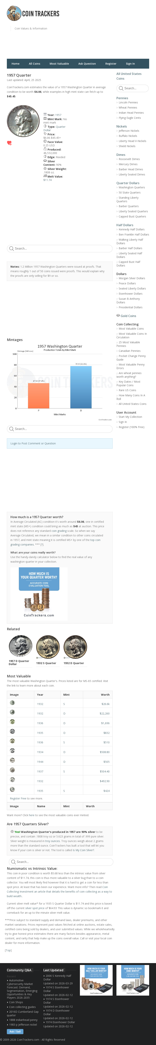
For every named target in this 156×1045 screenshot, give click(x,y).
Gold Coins (128, 316)
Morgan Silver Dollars (132, 278)
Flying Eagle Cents (130, 118)
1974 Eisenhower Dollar (60, 1022)
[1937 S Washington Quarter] (20, 769)
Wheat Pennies (128, 107)
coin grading (59, 531)
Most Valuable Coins (131, 328)
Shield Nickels (127, 146)
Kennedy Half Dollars (132, 229)
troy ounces (52, 841)
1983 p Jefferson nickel (23, 1024)
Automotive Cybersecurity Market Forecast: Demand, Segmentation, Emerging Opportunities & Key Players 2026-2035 (22, 988)
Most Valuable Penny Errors (130, 366)
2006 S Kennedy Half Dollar (57, 977)
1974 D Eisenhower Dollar (56, 1012)
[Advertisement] (118, 31)
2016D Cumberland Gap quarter (23, 1013)
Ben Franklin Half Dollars (134, 234)
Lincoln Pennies (128, 102)
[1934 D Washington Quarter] (20, 750)
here (31, 815)
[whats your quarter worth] (57, 594)
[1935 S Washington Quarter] (20, 789)
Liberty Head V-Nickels (132, 141)
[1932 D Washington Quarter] (20, 712)
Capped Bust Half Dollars (128, 263)
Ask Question (87, 63)
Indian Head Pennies (131, 112)
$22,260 (105, 713)
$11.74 (47, 180)
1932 (40, 704)
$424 (106, 791)
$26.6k (106, 704)
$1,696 (105, 723)
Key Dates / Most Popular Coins (128, 383)
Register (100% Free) (131, 427)
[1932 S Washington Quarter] (20, 702)
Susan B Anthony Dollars (128, 300)
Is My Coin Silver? (83, 850)
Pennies (122, 98)
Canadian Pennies (130, 351)
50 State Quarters (130, 192)
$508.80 (105, 752)
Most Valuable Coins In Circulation (131, 335)
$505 (106, 762)
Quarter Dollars (127, 183)
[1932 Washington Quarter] (20, 779)
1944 (40, 762)
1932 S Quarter (46, 663)
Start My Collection (130, 417)
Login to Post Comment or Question (33, 443)
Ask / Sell (15, 1031)
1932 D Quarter (74, 663)
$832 (106, 733)
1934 (40, 752)
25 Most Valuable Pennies (128, 344)
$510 (106, 742)
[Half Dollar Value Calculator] (96, 980)
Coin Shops (16, 1002)
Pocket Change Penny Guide (131, 357)
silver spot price (35, 908)
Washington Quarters (132, 187)
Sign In (130, 63)
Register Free (18, 798)
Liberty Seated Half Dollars (129, 255)
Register (110, 63)
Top (8, 950)
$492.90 (105, 781)
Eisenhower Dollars (130, 293)
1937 (40, 771)
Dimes (120, 155)
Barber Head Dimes (131, 169)
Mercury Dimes (128, 164)
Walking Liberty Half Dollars (129, 241)
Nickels (121, 126)
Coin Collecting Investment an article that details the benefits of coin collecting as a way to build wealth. (59, 891)
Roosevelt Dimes (129, 159)
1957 (58, 115)
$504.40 (105, 771)
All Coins (34, 63)
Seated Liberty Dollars (132, 288)
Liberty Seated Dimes (132, 174)
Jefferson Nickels (129, 130)
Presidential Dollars (130, 307)
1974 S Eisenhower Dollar (56, 989)
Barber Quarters (129, 206)
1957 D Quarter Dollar (19, 662)
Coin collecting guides (22, 1007)
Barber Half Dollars (130, 248)
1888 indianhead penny (23, 1020)
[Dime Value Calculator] (132, 980)
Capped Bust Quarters (132, 216)
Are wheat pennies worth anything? (129, 374)
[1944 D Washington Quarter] (20, 760)
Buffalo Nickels (128, 136)
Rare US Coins (127, 390)
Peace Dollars (127, 283)
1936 (40, 723)
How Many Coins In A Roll (130, 397)
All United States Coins (132, 404)
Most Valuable (59, 63)
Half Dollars (124, 225)
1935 (40, 733)
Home (15, 63)
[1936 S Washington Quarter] (20, 741)
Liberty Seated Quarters (133, 211)
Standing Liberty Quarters (127, 199)
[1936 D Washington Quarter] (20, 721)
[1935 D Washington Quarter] (20, 731)
